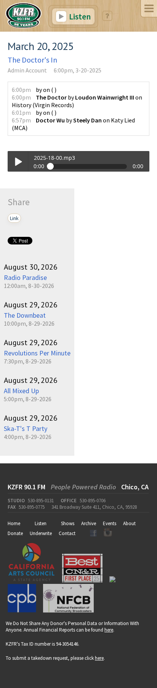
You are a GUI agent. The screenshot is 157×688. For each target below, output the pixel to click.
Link (14, 218)
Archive (88, 523)
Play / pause (18, 161)
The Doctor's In (32, 59)
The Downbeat (25, 315)
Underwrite (41, 533)
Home (14, 523)
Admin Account (27, 70)
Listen (79, 16)
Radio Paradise (25, 277)
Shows (67, 523)
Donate (15, 533)
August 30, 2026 (31, 267)
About (129, 523)
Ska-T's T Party (25, 428)
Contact (67, 533)
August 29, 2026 (31, 305)
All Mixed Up (21, 390)
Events (109, 523)
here (108, 630)
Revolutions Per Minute (37, 353)
